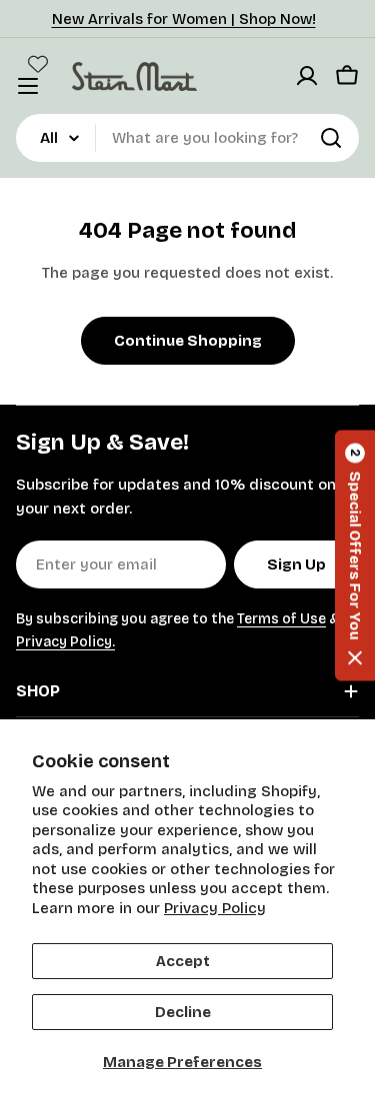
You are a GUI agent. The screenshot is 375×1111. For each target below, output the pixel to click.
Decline (183, 1012)
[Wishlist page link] (38, 64)
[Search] (331, 138)
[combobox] (187, 138)
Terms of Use (281, 618)
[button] (355, 556)
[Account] (307, 76)
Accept (183, 961)
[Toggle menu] (28, 86)
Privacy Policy (215, 908)
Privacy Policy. (65, 641)
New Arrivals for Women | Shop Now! (184, 19)
